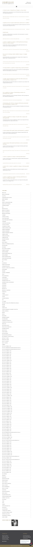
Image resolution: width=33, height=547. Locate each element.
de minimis (3, 240)
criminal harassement (6, 229)
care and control (5, 216)
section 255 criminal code (6, 382)
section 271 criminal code (6, 397)
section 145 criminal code (24, 61)
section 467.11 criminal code (7, 451)
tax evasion (4, 499)
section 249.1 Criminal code (7, 376)
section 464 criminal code (6, 448)
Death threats (5, 32)
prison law (4, 323)
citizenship (4, 221)
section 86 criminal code (19, 49)
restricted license (5, 339)
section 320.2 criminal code (7, 413)
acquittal (4, 29)
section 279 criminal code (26, 74)
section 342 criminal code (6, 422)
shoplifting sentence (6, 491)
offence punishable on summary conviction (10, 309)
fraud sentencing (5, 275)
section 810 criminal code (25, 16)
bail (2, 207)
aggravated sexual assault (7, 197)
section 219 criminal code (6, 368)
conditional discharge (5, 61)
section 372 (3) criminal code (7, 437)
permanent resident (5, 317)
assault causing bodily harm (7, 202)
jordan (3, 293)
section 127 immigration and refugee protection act (11, 347)
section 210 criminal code (6, 363)
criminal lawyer (5, 234)
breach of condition (5, 210)
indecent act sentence (6, 290)
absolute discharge (5, 150)
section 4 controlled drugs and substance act (10, 440)
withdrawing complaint (6, 515)
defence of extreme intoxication (8, 243)
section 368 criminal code (6, 435)
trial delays (4, 507)
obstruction (10, 86)
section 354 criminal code (6, 429)
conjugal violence (5, 224)
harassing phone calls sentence (8, 282)
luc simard (4, 301)
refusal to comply (5, 338)
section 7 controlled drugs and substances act (11, 459)
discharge (13, 61)
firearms (7, 49)
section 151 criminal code (6, 355)
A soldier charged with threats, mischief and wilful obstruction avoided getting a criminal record (15, 79)
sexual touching (5, 488)
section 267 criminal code (24, 124)
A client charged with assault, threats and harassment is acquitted (16, 130)
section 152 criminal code (6, 357)
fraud (3, 274)
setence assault (5, 480)
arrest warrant (5, 199)
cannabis (3, 215)
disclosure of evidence (6, 248)
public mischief (4, 331)
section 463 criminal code (6, 446)
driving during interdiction (7, 253)
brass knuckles (5, 208)
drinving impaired (5, 251)
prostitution (4, 330)
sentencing (4, 477)
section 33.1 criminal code (6, 416)
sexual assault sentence (6, 483)
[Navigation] (16, 7)
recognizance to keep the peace (8, 336)
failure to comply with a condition (8, 267)
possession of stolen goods (7, 322)
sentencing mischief (5, 478)
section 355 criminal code (6, 430)
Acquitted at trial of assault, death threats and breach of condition (16, 22)
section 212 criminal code (6, 365)
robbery (3, 344)
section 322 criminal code (6, 414)
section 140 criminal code (6, 352)
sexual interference (5, 486)
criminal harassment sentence (7, 232)
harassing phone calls (6, 280)
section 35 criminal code (6, 427)
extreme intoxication (6, 266)
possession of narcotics (6, 320)
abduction (4, 192)
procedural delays (5, 325)
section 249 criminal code (6, 374)
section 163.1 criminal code (7, 360)
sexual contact (5, 485)
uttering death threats (25, 49)
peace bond (7, 16)
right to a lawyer (5, 341)
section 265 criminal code (6, 389)
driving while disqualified (6, 258)
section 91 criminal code (6, 470)
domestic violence (11, 124)
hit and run (4, 285)
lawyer (3, 296)
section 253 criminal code (6, 379)
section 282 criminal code (6, 403)
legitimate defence (5, 298)
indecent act (4, 288)
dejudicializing (4, 245)
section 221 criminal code (6, 371)
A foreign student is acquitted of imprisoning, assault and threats (15, 67)
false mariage (4, 269)
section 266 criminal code (21, 29)
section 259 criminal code (6, 384)
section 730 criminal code (6, 461)
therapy (3, 504)
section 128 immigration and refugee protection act (11, 349)
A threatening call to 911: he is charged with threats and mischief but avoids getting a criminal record (15, 104)
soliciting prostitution (6, 494)
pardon (3, 312)
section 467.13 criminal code (7, 454)
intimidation (4, 291)
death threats (4, 16)
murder (3, 306)
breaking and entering (6, 213)
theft (3, 502)
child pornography (5, 218)
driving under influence (6, 256)
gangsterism (4, 277)
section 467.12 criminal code (7, 453)
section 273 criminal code (6, 400)
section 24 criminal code (6, 373)
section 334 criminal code (6, 419)
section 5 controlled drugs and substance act (10, 456)
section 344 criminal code (6, 424)
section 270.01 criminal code (7, 395)
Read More (27, 19)
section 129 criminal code (15, 86)
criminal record (5, 237)
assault (6, 29)
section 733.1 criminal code (7, 462)
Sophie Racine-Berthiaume (6, 496)
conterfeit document (6, 226)
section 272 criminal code (6, 398)
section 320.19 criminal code (7, 411)
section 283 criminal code (6, 405)
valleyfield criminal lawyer (7, 512)
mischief (16, 61)
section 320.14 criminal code (7, 408)
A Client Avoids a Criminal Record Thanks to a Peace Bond (14, 10)
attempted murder (5, 205)
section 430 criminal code (22, 110)
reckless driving (5, 333)
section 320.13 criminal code (7, 406)
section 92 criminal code (6, 472)
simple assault (4, 493)
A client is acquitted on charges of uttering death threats (14, 156)
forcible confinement (6, 272)
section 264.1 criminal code (18, 16)
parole (3, 314)
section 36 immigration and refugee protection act (11, 432)
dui (2, 261)
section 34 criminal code (6, 421)
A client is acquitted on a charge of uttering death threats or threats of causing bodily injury (15, 177)
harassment (4, 283)
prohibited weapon (12, 16)
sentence (4, 475)
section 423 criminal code (6, 443)
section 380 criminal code (6, 438)
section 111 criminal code (6, 346)
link (2, 299)
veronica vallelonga (7, 112)
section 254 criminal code (6, 381)
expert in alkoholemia (6, 264)
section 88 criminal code (6, 18)
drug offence (4, 259)
